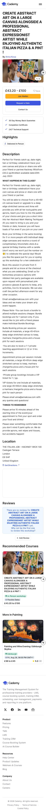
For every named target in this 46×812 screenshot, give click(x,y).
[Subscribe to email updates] (33, 710)
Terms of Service (29, 805)
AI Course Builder (11, 746)
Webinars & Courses (12, 765)
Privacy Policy (13, 805)
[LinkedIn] (19, 710)
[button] (40, 4)
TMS (5, 731)
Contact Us (23, 109)
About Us (7, 780)
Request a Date (23, 103)
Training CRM (9, 738)
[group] (23, 70)
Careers (6, 788)
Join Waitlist (23, 96)
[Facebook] (12, 710)
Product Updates (11, 761)
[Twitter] (5, 710)
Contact (6, 784)
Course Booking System (14, 742)
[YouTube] (26, 710)
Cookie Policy (23, 808)
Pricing (6, 727)
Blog (5, 769)
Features (7, 723)
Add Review (24, 538)
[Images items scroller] (23, 70)
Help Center (8, 757)
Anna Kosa (10, 56)
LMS (5, 735)
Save (38, 91)
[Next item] (43, 72)
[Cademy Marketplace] (9, 5)
